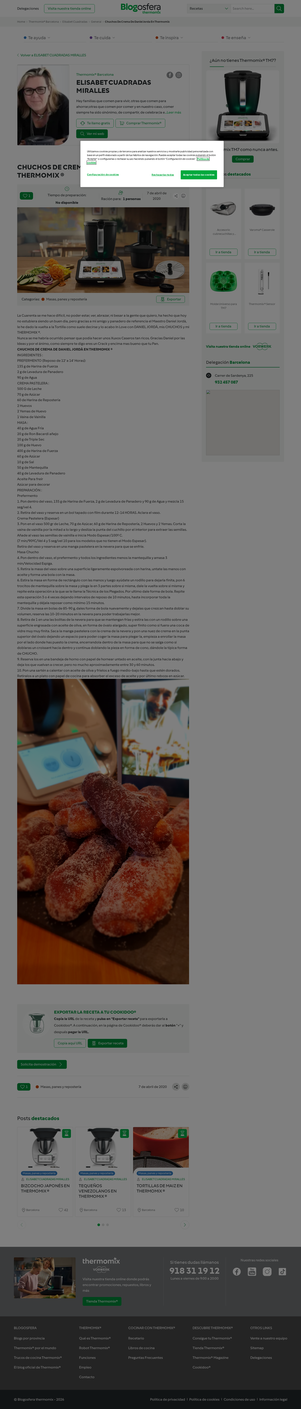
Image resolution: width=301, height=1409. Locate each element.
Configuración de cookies (103, 174)
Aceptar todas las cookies (199, 174)
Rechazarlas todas (163, 174)
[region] (152, 164)
